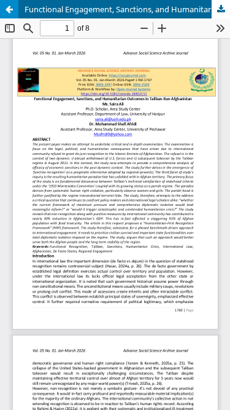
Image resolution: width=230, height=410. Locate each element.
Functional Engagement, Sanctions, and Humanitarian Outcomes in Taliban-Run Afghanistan (127, 9)
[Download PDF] (221, 9)
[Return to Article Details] (9, 9)
